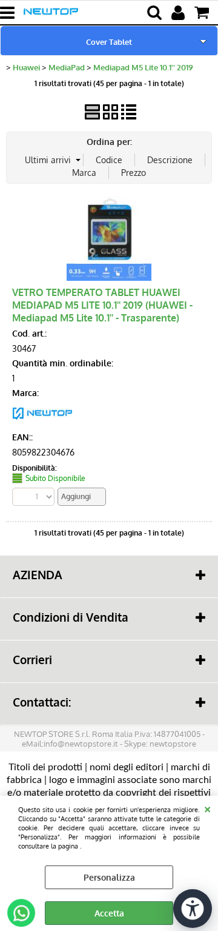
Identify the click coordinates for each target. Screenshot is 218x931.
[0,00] (203, 13)
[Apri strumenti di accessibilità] (192, 908)
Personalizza (109, 877)
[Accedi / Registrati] (179, 13)
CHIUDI (207, 808)
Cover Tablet (109, 41)
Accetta (109, 913)
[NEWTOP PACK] (42, 422)
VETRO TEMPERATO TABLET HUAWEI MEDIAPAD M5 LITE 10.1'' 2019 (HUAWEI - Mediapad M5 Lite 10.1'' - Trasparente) (102, 305)
